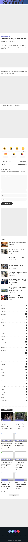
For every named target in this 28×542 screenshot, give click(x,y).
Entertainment (4, 319)
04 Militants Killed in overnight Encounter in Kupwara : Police (7, 464)
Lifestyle (3, 355)
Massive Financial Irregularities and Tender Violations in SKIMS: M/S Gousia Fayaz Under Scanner (17, 289)
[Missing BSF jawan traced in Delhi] (4, 258)
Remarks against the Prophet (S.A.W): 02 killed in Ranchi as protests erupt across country (6, 486)
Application (3, 305)
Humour (3, 344)
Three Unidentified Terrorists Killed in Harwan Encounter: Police (18, 273)
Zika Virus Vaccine (5, 400)
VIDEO (2, 394)
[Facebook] (9, 531)
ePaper (2, 322)
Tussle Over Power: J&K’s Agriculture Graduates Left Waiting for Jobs (17, 296)
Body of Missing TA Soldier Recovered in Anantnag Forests (20, 424)
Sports (2, 380)
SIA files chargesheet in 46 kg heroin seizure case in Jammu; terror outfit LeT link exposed (17, 280)
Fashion (3, 325)
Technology (3, 386)
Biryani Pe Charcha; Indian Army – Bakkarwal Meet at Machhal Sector (19, 464)
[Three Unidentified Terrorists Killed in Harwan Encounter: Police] (4, 274)
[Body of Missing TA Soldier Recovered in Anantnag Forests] (21, 416)
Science (3, 375)
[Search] (25, 2)
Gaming (3, 336)
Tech (2, 383)
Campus (3, 311)
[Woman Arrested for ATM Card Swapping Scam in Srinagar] (7, 437)
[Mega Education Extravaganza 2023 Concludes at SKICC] (21, 437)
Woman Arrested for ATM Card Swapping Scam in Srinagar (6, 445)
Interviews (3, 350)
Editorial (3, 317)
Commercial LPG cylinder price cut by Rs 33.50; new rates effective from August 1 (17, 265)
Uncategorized (4, 392)
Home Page (3, 342)
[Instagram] (15, 531)
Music (2, 361)
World (2, 397)
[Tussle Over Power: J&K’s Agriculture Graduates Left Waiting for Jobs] (4, 297)
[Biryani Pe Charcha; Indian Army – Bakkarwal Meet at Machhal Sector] (21, 456)
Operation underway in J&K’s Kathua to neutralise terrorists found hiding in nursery (7, 425)
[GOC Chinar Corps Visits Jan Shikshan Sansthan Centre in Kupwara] (21, 476)
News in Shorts (5, 36)
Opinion (3, 369)
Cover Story (3, 314)
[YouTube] (18, 531)
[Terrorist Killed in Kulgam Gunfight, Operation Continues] (4, 251)
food (2, 330)
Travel (2, 389)
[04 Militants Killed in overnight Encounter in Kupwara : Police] (7, 456)
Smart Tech (3, 378)
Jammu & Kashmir (5, 353)
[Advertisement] (14, 19)
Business (3, 308)
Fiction (2, 328)
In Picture (3, 347)
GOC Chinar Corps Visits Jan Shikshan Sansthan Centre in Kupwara (21, 484)
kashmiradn (5, 41)
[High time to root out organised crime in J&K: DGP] (4, 244)
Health (2, 339)
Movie (2, 358)
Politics (2, 372)
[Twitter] (12, 531)
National (3, 364)
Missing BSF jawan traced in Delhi (16, 257)
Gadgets (3, 333)
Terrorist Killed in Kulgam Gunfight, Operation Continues (17, 250)
